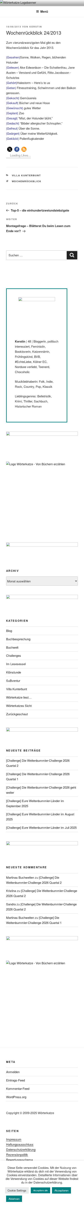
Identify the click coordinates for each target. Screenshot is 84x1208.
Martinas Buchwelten (20, 877)
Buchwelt (12, 647)
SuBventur (13, 680)
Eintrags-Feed (15, 1080)
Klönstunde (13, 672)
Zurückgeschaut (17, 714)
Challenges (13, 655)
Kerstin (35, 26)
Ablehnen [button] (14, 1199)
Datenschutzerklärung (20, 1149)
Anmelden (13, 1072)
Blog (9, 630)
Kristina (11, 890)
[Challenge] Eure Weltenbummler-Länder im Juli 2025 (41, 827)
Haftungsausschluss (19, 1144)
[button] (9, 149)
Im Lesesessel (16, 664)
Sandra (11, 904)
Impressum (13, 1139)
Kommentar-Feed (17, 1088)
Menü (44, 11)
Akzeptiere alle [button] (40, 1190)
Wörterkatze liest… (19, 697)
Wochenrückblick (27, 181)
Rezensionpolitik (17, 1154)
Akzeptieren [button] (61, 1190)
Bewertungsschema (19, 1159)
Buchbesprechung (18, 639)
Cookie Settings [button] (17, 1190)
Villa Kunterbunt (26, 175)
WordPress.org (16, 1097)
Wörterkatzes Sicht (19, 705)
